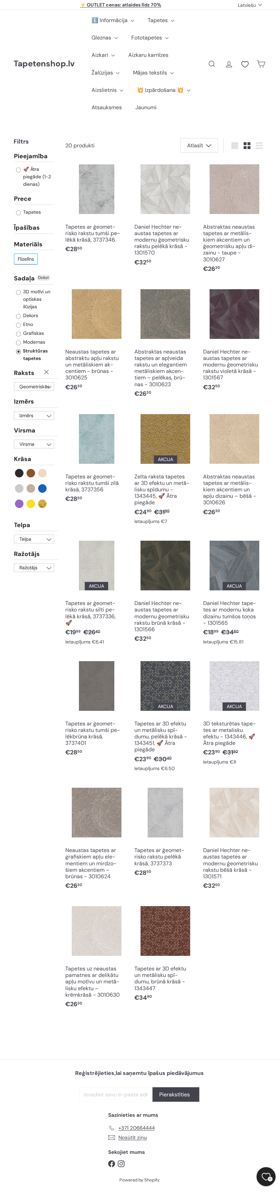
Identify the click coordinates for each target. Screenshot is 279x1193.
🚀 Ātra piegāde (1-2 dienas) (36, 176)
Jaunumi (146, 107)
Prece (22, 199)
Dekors (30, 315)
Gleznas (102, 37)
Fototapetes (147, 37)
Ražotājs (27, 554)
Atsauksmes (107, 107)
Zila (42, 488)
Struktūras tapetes (35, 354)
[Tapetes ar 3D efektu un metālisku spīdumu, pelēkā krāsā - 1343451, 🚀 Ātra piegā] (165, 716)
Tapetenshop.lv (44, 64)
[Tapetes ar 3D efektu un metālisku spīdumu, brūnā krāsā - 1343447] (165, 954)
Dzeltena (31, 503)
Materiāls (28, 244)
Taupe (31, 488)
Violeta (19, 503)
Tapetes (158, 20)
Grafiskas (33, 333)
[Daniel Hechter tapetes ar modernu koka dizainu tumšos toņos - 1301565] (234, 593)
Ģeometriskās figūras (34, 387)
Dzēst (43, 277)
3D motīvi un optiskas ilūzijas (36, 299)
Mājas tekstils (150, 72)
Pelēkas (19, 488)
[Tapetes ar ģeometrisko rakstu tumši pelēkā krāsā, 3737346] (96, 209)
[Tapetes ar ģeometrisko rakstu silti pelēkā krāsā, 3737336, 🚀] (96, 593)
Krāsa (22, 459)
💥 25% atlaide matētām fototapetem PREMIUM (121, 6)
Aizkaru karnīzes (148, 55)
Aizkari (101, 55)
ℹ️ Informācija (110, 20)
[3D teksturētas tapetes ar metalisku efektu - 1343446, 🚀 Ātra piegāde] (234, 713)
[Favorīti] (244, 64)
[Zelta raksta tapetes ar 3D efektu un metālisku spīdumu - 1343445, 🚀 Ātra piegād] (165, 469)
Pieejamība (31, 156)
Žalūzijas (103, 72)
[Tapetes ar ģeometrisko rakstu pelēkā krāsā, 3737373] (165, 832)
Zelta (42, 503)
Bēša (42, 473)
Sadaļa (24, 278)
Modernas (33, 342)
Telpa (22, 525)
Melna (19, 473)
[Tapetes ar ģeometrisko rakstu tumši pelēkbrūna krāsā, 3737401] (96, 709)
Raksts (24, 373)
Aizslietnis (105, 90)
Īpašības (27, 228)
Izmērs (24, 401)
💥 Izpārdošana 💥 (161, 90)
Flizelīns (26, 259)
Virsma (24, 430)
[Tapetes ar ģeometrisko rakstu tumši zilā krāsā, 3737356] (96, 458)
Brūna (31, 473)
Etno (27, 324)
